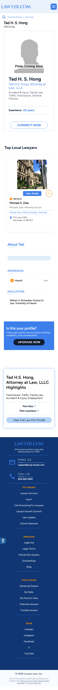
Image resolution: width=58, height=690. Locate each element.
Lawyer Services (29, 493)
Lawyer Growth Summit (29, 511)
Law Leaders (29, 517)
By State (28, 592)
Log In (29, 499)
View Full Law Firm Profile (29, 420)
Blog (29, 566)
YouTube (29, 653)
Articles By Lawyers (29, 554)
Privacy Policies (34, 683)
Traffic (12, 95)
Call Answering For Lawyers (29, 505)
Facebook (29, 641)
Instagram (29, 635)
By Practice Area (29, 598)
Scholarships (29, 560)
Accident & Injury (19, 92)
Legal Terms (29, 548)
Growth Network (29, 523)
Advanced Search (29, 586)
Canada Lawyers (29, 610)
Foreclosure (24, 95)
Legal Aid (29, 542)
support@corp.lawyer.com (31, 465)
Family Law (36, 92)
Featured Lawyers (29, 604)
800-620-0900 (25, 479)
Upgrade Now (29, 342)
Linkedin (29, 629)
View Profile (32, 193)
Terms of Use (26, 681)
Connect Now (29, 125)
